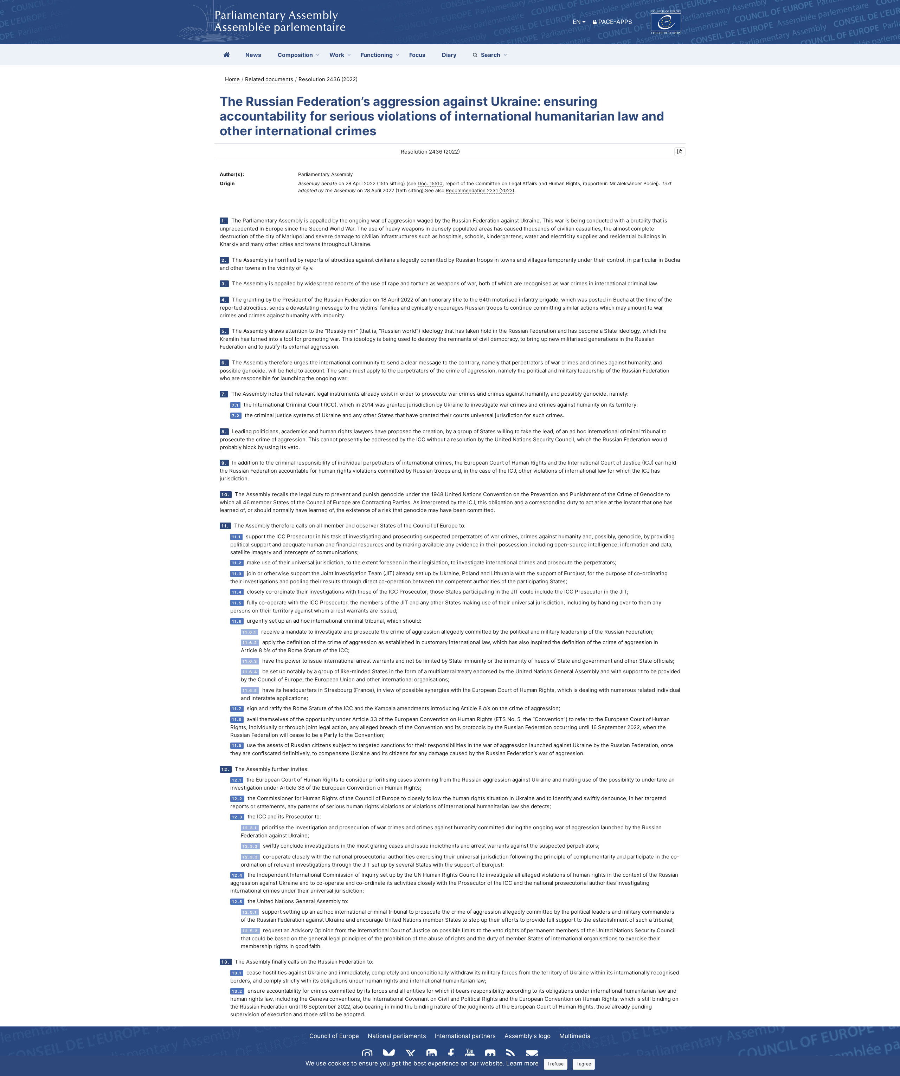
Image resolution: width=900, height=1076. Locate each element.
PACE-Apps (615, 21)
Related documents (269, 79)
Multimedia (575, 1035)
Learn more (522, 1063)
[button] (680, 152)
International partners (465, 1035)
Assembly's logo (527, 1035)
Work (336, 54)
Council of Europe (334, 1035)
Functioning (377, 54)
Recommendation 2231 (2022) (480, 190)
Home (232, 79)
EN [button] (577, 21)
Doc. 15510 (430, 183)
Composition (295, 54)
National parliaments (397, 1035)
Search (490, 54)
